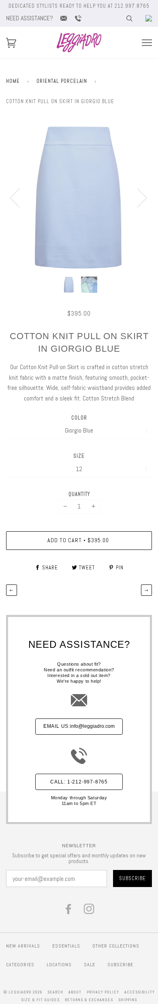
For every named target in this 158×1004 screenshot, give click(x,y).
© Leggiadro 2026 (23, 992)
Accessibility (139, 992)
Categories (20, 964)
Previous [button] (20, 197)
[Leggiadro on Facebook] (68, 911)
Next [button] (137, 197)
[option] (79, 197)
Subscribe (120, 964)
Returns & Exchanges (89, 999)
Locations (59, 964)
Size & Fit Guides (40, 999)
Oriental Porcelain (61, 81)
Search (55, 992)
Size (79, 455)
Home (13, 81)
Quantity (79, 494)
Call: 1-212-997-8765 (79, 782)
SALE (89, 964)
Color (79, 417)
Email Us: (79, 726)
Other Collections (115, 946)
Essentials (66, 946)
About (74, 992)
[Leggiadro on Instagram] (89, 911)
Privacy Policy (103, 992)
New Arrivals (23, 946)
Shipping (127, 999)
